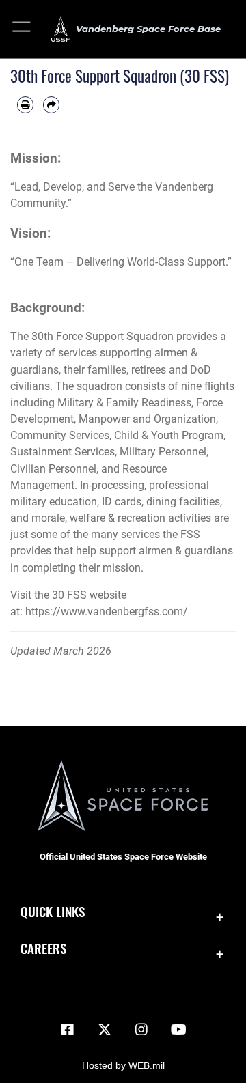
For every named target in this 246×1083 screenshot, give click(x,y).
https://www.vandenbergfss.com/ (106, 611)
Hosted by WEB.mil (123, 1065)
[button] (22, 29)
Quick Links (52, 911)
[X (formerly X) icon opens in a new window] (104, 1029)
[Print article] (25, 104)
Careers (43, 948)
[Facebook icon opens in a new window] (67, 1029)
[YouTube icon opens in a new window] (178, 1029)
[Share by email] (51, 104)
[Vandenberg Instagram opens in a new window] (141, 1029)
